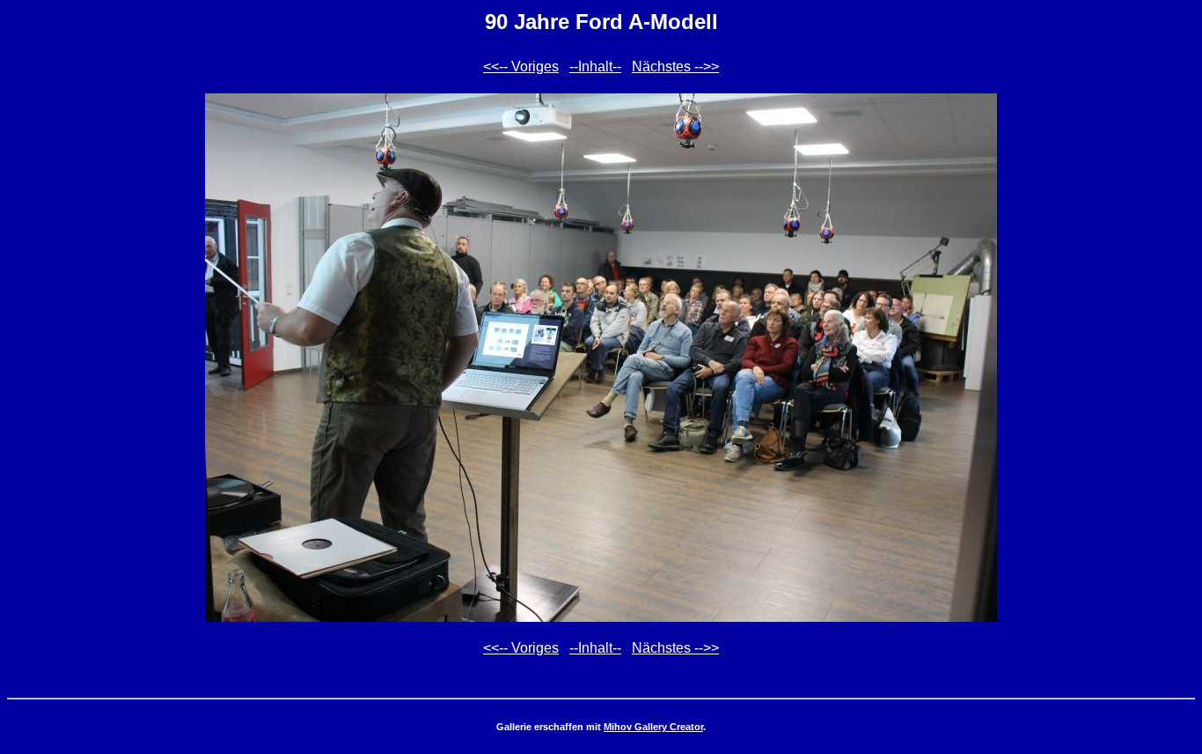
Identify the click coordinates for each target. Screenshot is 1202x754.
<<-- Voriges (521, 66)
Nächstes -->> (675, 66)
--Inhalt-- (595, 66)
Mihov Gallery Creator (653, 726)
